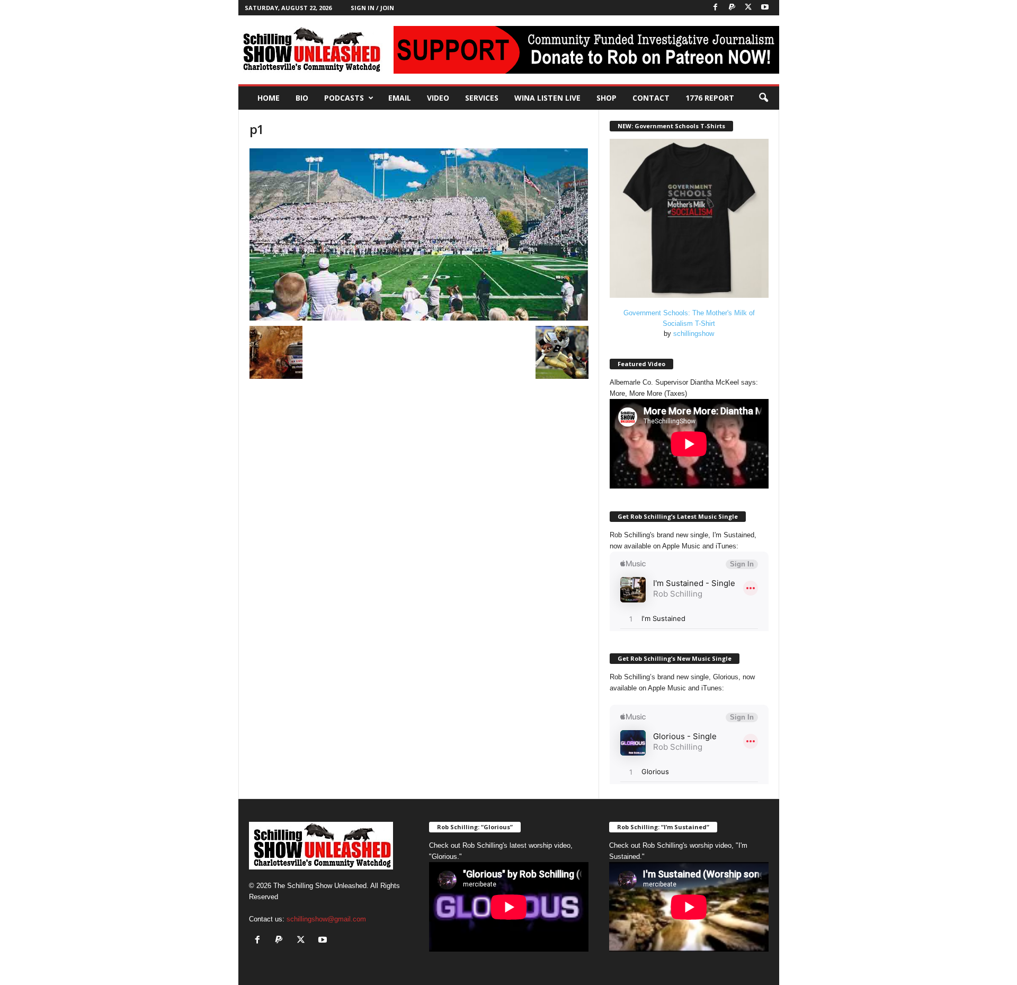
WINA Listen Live (547, 98)
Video (438, 98)
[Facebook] (715, 7)
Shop (606, 98)
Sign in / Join (372, 8)
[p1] (418, 234)
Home (268, 98)
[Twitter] (748, 7)
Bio (302, 98)
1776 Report (709, 98)
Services (481, 98)
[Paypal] (732, 7)
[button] (763, 98)
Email (399, 98)
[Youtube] (765, 7)
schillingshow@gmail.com (326, 919)
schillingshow (693, 334)
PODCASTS (344, 98)
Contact (651, 98)
